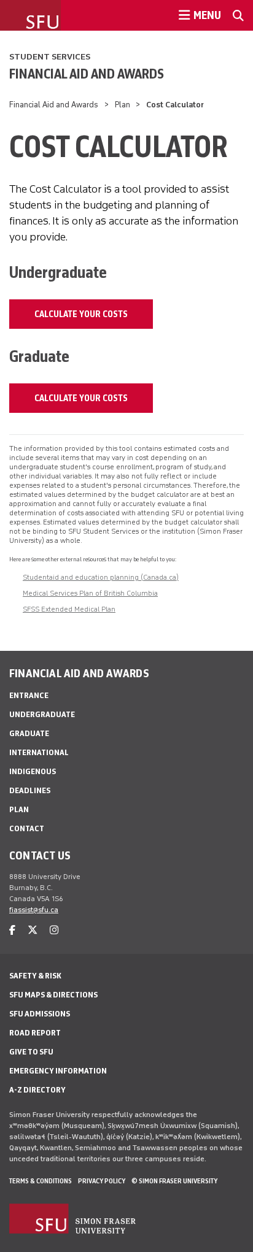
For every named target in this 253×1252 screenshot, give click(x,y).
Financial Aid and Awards (86, 73)
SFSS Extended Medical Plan (69, 609)
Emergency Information (58, 1071)
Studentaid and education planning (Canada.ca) (101, 577)
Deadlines (29, 790)
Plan (122, 104)
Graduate (29, 733)
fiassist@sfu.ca (33, 909)
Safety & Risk (35, 975)
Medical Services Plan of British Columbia (90, 593)
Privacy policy (101, 1181)
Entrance (29, 695)
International (39, 752)
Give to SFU (31, 1052)
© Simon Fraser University (174, 1181)
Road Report (35, 1032)
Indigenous (32, 771)
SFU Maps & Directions (53, 994)
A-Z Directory (37, 1090)
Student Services (49, 57)
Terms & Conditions (40, 1181)
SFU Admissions (39, 1013)
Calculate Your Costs (81, 314)
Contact (26, 828)
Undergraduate (42, 714)
